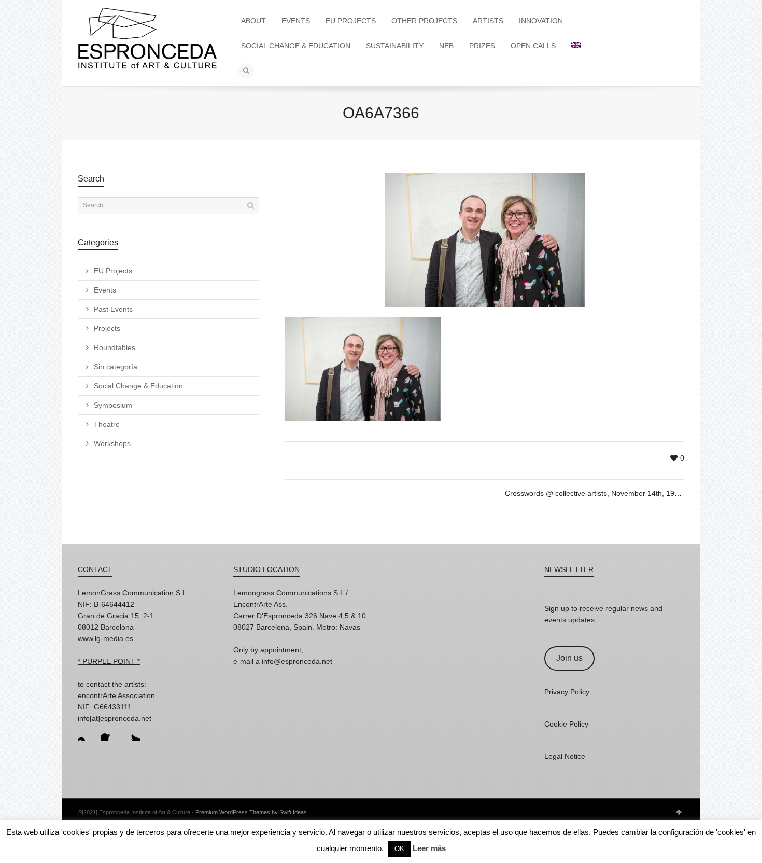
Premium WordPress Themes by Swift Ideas (251, 812)
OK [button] (399, 849)
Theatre (107, 424)
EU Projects (113, 271)
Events (105, 290)
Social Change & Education (138, 386)
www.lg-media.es (105, 638)
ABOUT (253, 21)
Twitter (131, 732)
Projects (107, 328)
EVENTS (295, 21)
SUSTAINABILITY (395, 45)
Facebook (109, 732)
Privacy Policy (566, 692)
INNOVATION (541, 21)
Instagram (86, 732)
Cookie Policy (566, 724)
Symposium (113, 405)
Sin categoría (115, 367)
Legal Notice (564, 756)
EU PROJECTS (351, 21)
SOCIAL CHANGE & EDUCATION (295, 45)
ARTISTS (488, 21)
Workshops (112, 443)
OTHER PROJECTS (424, 21)
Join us (569, 657)
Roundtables (114, 347)
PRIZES (482, 45)
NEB (446, 45)
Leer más (429, 848)
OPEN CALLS (533, 45)
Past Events (113, 309)
